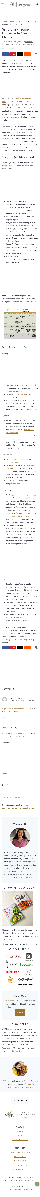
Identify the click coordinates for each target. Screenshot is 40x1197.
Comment (6, 742)
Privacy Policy (31, 1084)
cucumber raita (12, 433)
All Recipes (20, 1157)
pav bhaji (24, 394)
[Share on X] (20, 54)
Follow (20, 1012)
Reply (4, 717)
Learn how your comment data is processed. (20, 808)
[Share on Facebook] (5, 54)
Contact (20, 1135)
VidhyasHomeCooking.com (20, 1189)
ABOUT (17, 1087)
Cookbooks (20, 1161)
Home (4, 21)
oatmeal (32, 385)
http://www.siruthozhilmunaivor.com (16, 709)
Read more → (27, 877)
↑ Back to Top (20, 1100)
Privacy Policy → (19, 1051)
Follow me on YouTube (15, 1001)
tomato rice (29, 430)
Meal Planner (20, 1165)
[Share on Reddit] (27, 54)
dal (35, 481)
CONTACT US (27, 1087)
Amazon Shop (20, 1169)
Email (5, 785)
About (20, 1131)
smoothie (32, 587)
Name (5, 773)
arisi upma (20, 618)
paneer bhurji (14, 484)
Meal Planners (14, 21)
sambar (31, 400)
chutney (24, 544)
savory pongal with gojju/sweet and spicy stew (21, 516)
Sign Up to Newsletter (20, 1152)
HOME (10, 1087)
